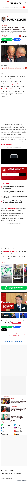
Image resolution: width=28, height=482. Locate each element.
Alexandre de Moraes (8, 89)
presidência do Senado (10, 251)
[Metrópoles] (14, 2)
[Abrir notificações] (4, 2)
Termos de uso (17, 473)
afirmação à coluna (14, 84)
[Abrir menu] (1, 2)
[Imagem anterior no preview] (2, 302)
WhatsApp (6, 425)
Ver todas (7, 178)
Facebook (6, 428)
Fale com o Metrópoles (6, 478)
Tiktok (5, 434)
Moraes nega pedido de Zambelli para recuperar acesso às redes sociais (13, 201)
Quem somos (4, 470)
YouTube (19, 431)
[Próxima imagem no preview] (26, 302)
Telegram (19, 425)
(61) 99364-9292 (16, 323)
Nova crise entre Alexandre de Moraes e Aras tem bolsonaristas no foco (14, 192)
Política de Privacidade (6, 473)
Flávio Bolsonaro (6, 144)
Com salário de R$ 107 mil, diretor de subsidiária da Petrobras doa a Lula (18, 409)
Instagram (19, 428)
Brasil (12, 398)
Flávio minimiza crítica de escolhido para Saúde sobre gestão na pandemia (19, 401)
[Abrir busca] (26, 2)
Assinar (22, 174)
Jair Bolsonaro (12, 208)
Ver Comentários (14, 341)
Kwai (18, 434)
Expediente (11, 470)
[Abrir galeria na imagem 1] (14, 302)
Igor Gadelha (14, 406)
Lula (20, 79)
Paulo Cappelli (4, 25)
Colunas (8, 16)
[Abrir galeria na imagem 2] (14, 315)
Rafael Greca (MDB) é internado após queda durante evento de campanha (17, 418)
